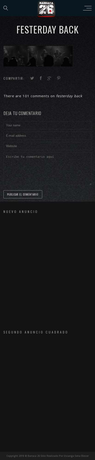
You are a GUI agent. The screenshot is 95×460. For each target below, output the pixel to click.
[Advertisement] (47, 267)
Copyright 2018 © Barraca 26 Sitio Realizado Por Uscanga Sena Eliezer (47, 455)
